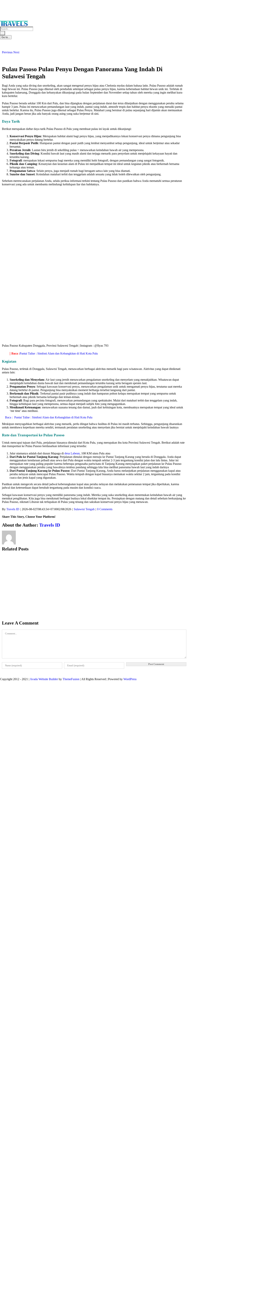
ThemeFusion (71, 679)
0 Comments (104, 509)
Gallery (6, 596)
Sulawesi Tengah (84, 509)
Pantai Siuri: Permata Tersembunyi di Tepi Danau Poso (19, 590)
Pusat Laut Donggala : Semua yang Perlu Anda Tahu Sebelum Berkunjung (21, 652)
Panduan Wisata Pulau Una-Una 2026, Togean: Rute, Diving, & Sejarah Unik (19, 714)
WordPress (130, 679)
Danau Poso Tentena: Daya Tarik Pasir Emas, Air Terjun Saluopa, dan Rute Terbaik (19, 777)
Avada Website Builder (44, 679)
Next (16, 52)
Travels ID (12, 509)
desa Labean (72, 453)
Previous (7, 52)
